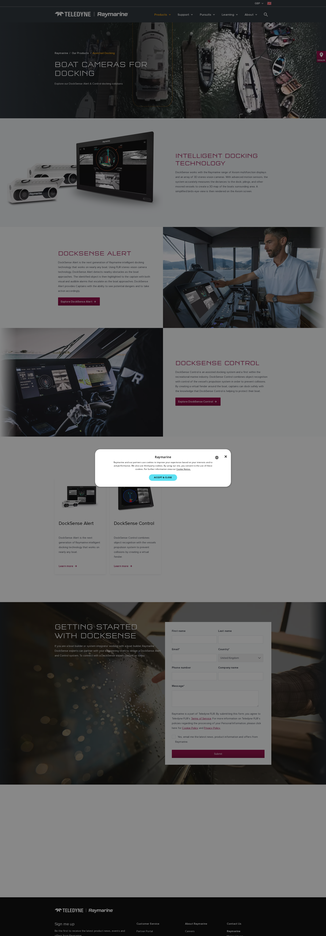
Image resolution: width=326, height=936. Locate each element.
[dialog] (163, 468)
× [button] (225, 456)
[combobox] (217, 457)
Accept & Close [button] (163, 477)
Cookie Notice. (183, 469)
